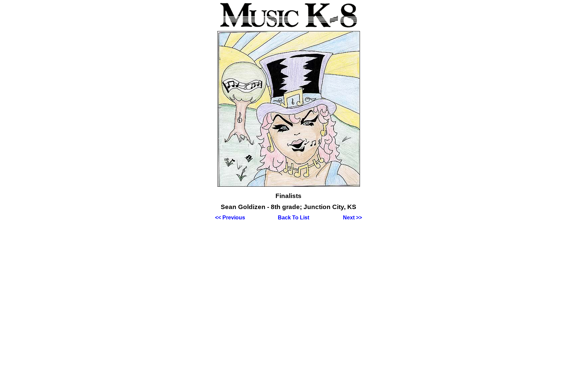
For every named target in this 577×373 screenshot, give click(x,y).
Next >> (352, 217)
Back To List (293, 217)
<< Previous (230, 217)
